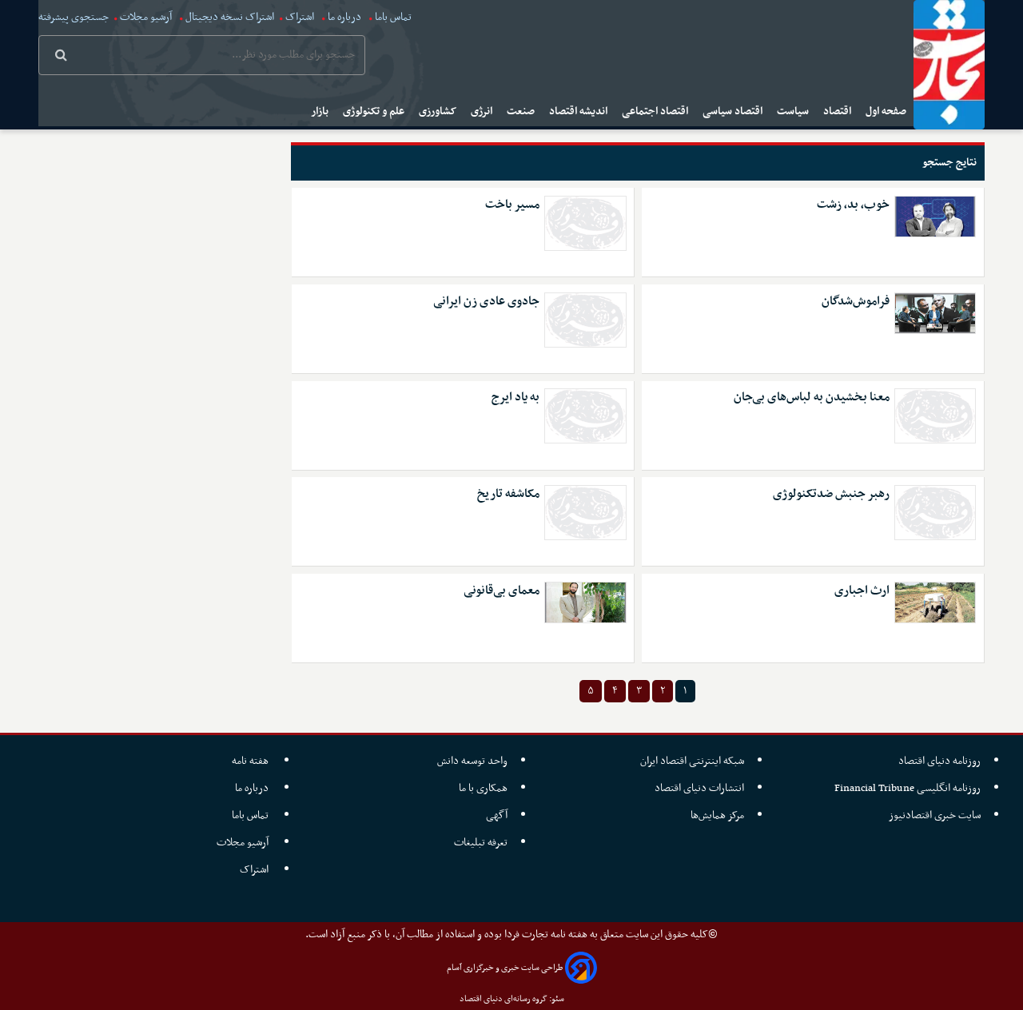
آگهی (497, 815)
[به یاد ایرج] (585, 415)
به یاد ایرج (515, 397)
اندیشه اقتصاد (579, 111)
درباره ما (344, 17)
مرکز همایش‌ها (717, 815)
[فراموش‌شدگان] (935, 313)
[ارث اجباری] (935, 602)
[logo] (949, 64)
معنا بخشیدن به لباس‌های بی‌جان (812, 397)
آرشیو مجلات (145, 17)
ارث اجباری (862, 591)
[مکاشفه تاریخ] (585, 512)
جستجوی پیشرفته (73, 17)
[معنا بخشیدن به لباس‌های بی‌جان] (935, 415)
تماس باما (393, 17)
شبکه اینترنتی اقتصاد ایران (692, 761)
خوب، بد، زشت (853, 205)
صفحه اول (887, 111)
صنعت (522, 111)
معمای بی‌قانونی (501, 591)
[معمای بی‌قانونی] (585, 602)
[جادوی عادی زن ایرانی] (585, 320)
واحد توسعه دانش (472, 761)
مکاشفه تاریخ (508, 494)
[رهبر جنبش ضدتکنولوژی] (935, 512)
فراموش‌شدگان (856, 301)
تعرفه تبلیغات (481, 842)
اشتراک (299, 17)
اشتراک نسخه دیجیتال (228, 17)
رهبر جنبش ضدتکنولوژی (831, 494)
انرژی (483, 111)
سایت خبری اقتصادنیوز (935, 815)
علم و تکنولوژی (375, 111)
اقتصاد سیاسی (734, 111)
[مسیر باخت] (585, 223)
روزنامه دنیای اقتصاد (939, 761)
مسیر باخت (512, 205)
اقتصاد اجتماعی (656, 111)
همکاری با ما (483, 788)
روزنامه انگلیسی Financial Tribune (907, 788)
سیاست (794, 111)
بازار (321, 111)
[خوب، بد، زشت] (935, 216)
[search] (61, 56)
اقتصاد (838, 111)
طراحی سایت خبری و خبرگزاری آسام (505, 968)
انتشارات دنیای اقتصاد (699, 788)
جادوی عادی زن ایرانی (486, 301)
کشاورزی (439, 111)
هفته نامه (251, 761)
